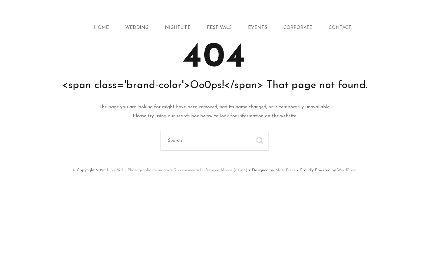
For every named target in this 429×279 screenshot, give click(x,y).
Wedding (137, 27)
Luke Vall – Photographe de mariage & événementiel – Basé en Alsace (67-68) (177, 170)
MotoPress (285, 170)
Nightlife (178, 27)
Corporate (297, 27)
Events (257, 27)
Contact (340, 27)
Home (101, 27)
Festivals (219, 27)
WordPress (347, 170)
